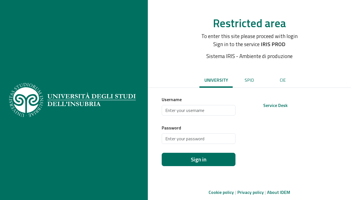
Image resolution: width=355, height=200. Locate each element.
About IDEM (278, 192)
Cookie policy (221, 192)
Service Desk (275, 105)
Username (172, 99)
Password (171, 127)
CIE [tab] (283, 80)
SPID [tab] (249, 80)
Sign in (198, 159)
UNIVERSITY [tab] (216, 80)
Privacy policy (250, 192)
